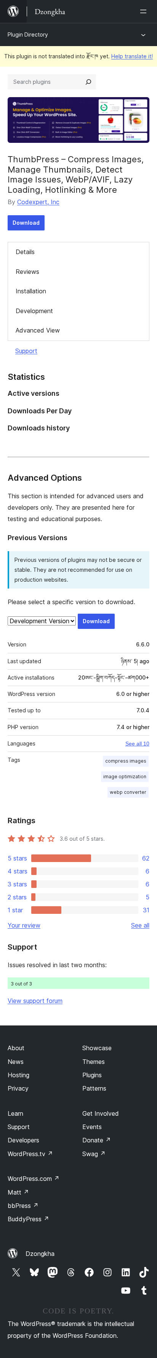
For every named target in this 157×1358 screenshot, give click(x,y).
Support (26, 351)
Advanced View (38, 330)
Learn (15, 1113)
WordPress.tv (30, 1154)
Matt (18, 1192)
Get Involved (100, 1113)
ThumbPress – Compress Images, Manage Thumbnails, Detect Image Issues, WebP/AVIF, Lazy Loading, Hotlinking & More (76, 174)
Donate (96, 1140)
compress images (125, 761)
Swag (94, 1154)
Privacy (18, 1088)
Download (26, 222)
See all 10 (137, 744)
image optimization (124, 776)
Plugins (92, 1075)
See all (140, 925)
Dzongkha (40, 1253)
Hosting (18, 1075)
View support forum (35, 1001)
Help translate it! (132, 56)
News (16, 1061)
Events (92, 1127)
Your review (24, 925)
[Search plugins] (88, 82)
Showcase (97, 1048)
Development (34, 311)
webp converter (128, 792)
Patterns (94, 1088)
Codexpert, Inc (38, 202)
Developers (23, 1140)
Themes (93, 1061)
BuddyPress (28, 1219)
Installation (31, 291)
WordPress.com (33, 1178)
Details (25, 252)
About (16, 1048)
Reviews (27, 271)
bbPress (23, 1205)
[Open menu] (145, 11)
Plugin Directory (28, 34)
